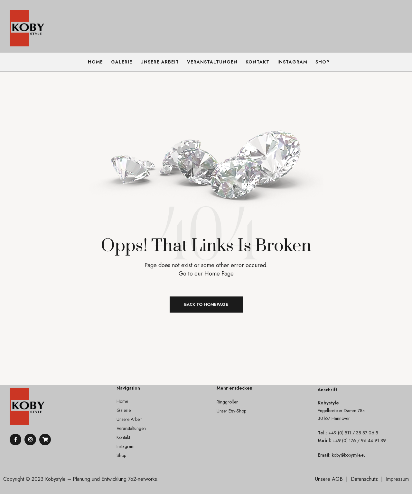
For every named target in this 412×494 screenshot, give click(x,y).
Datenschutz (364, 479)
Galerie (124, 410)
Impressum (397, 479)
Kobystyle (55, 479)
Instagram (126, 446)
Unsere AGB (329, 479)
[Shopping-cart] (45, 439)
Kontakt (123, 437)
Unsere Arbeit (129, 419)
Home (122, 401)
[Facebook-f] (15, 439)
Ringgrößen (228, 402)
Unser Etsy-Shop (231, 411)
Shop (121, 455)
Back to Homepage (206, 304)
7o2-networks (142, 479)
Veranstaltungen (131, 428)
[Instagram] (30, 439)
